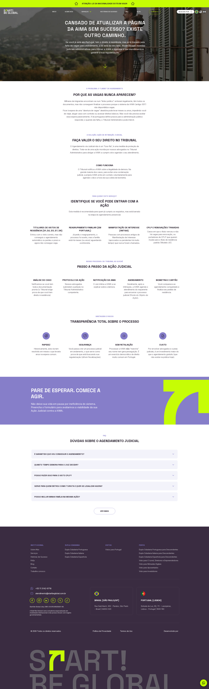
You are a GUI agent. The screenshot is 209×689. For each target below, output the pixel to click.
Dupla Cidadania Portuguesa (76, 550)
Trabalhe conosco (38, 571)
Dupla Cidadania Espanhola (76, 557)
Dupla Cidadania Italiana (74, 553)
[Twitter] (60, 600)
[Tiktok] (67, 600)
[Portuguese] (196, 11)
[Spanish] (204, 11)
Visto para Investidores (148, 571)
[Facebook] (32, 600)
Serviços (85, 11)
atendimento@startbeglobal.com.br (50, 593)
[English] (200, 11)
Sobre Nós (69, 11)
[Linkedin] (46, 600)
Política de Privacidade (102, 631)
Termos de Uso (126, 631)
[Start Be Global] (11, 11)
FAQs (33, 560)
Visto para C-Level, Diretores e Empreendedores (158, 560)
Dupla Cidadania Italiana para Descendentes (156, 553)
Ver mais (104, 511)
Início (54, 11)
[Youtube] (53, 600)
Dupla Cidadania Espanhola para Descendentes (158, 557)
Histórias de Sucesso (108, 11)
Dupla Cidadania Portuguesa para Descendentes (158, 550)
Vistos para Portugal (113, 550)
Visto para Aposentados (148, 568)
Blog (139, 11)
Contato (155, 12)
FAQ (127, 11)
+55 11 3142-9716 (43, 588)
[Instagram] (39, 600)
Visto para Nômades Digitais (150, 564)
